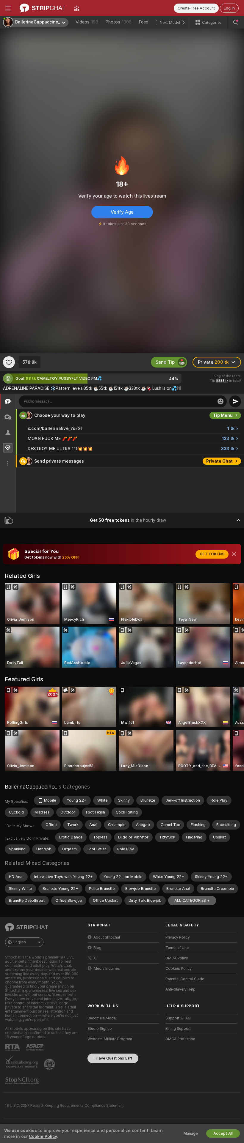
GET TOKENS (212, 554)
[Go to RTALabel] (13, 1047)
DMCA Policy (176, 958)
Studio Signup (99, 1029)
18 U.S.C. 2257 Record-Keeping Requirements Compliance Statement (64, 1105)
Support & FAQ (178, 1018)
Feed (143, 22)
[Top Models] (77, 8)
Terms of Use (177, 948)
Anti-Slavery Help (180, 989)
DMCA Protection (180, 1039)
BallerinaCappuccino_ (31, 786)
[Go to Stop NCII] (22, 1080)
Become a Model (102, 1018)
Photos (118, 22)
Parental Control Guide (184, 979)
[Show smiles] (220, 401)
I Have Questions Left (113, 1058)
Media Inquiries (107, 969)
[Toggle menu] (8, 8)
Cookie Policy (43, 1136)
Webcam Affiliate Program (109, 1039)
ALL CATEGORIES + (192, 900)
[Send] (235, 401)
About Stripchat (106, 937)
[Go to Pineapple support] (50, 1064)
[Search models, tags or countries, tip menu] (235, 22)
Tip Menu (223, 415)
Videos (87, 22)
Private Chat (219, 461)
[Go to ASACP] (35, 1047)
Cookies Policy (178, 969)
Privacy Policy (177, 937)
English (19, 942)
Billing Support (178, 1029)
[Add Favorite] (9, 362)
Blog (97, 948)
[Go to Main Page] (43, 8)
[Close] (234, 554)
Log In (229, 8)
